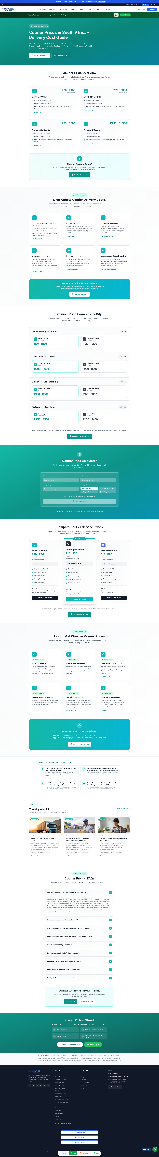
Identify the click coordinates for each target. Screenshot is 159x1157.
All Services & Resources (62, 1123)
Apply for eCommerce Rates (70, 1044)
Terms (114, 1151)
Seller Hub (63, 9)
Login (139, 4)
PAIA (124, 1151)
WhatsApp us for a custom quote (85, 496)
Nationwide (58, 1110)
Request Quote (88, 1001)
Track (135, 4)
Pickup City (46, 476)
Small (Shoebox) (88, 488)
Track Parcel (80, 1142)
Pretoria (54, 331)
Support (108, 9)
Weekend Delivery (60, 1085)
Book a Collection (62, 55)
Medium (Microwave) (108, 488)
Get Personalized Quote (81, 614)
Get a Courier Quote (40, 55)
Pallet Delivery (59, 1096)
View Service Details (45, 597)
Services (4, 4)
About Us (83, 1074)
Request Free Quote (80, 294)
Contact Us (71, 1001)
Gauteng (57, 1107)
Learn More (36, 112)
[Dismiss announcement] (157, 2)
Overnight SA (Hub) (60, 1079)
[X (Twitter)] (33, 1085)
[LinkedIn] (48, 1085)
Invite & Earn (84, 1085)
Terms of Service (90, 1055)
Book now (145, 4)
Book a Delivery (115, 1087)
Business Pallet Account (61, 1099)
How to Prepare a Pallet (61, 1102)
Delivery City (84, 476)
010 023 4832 (129, 4)
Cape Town (37, 356)
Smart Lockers (59, 1113)
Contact (98, 9)
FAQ (82, 1088)
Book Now (152, 9)
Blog (90, 9)
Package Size (84, 485)
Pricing (73, 9)
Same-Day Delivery (60, 1074)
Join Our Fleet (85, 1082)
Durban (51, 356)
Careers (83, 1079)
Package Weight (47, 485)
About (82, 9)
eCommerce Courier (60, 1093)
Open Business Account (81, 744)
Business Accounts (60, 1088)
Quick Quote (154, 4)
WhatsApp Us (95, 1044)
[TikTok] (40, 1085)
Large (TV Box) (87, 492)
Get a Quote (80, 1137)
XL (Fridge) (105, 492)
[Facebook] (29, 1085)
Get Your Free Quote (80, 175)
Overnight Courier (60, 1077)
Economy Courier (59, 1082)
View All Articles (122, 808)
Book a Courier (80, 1132)
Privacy (109, 1151)
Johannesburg (39, 331)
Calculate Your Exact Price (80, 436)
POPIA (119, 1151)
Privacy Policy (100, 1055)
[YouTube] (44, 1085)
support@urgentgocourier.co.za (119, 1076)
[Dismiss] (100, 1151)
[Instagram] (37, 1085)
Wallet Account (59, 1119)
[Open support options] (154, 1149)
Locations (52, 9)
